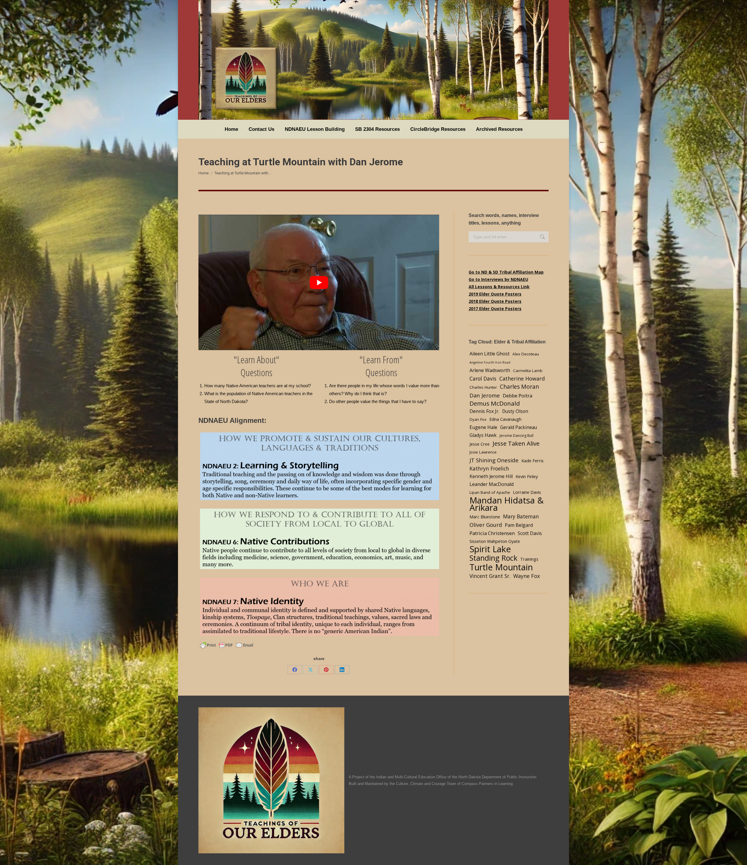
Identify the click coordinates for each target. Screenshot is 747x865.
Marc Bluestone (485, 517)
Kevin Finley (527, 476)
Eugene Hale (483, 427)
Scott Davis (530, 533)
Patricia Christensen (492, 533)
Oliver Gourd (486, 524)
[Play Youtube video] (318, 282)
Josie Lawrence (483, 452)
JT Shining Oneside (494, 460)
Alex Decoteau (525, 354)
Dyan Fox (478, 419)
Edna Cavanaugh (505, 419)
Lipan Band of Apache (490, 492)
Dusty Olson (515, 411)
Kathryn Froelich (489, 468)
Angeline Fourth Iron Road (490, 362)
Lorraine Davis (527, 492)
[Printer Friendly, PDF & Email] (226, 644)
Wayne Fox (526, 575)
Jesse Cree (480, 444)
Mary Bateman (521, 516)
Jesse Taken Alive (516, 443)
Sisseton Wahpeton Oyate (495, 541)
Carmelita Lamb (527, 370)
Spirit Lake (490, 549)
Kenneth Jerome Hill (491, 476)
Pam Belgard (519, 525)
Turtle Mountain (501, 567)
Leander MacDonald (492, 484)
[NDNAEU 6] (318, 539)
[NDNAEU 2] (318, 466)
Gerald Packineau (518, 427)
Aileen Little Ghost (489, 353)
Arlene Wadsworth (490, 370)
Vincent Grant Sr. (490, 575)
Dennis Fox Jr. (484, 411)
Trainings (529, 559)
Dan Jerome (485, 395)
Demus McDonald (495, 403)
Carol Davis (483, 378)
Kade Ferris (532, 460)
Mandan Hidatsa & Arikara (507, 504)
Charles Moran (519, 386)
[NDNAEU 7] (318, 607)
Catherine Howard (522, 378)
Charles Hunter (483, 387)
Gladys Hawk (483, 435)
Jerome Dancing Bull (516, 435)
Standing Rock (493, 558)
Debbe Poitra (517, 395)
